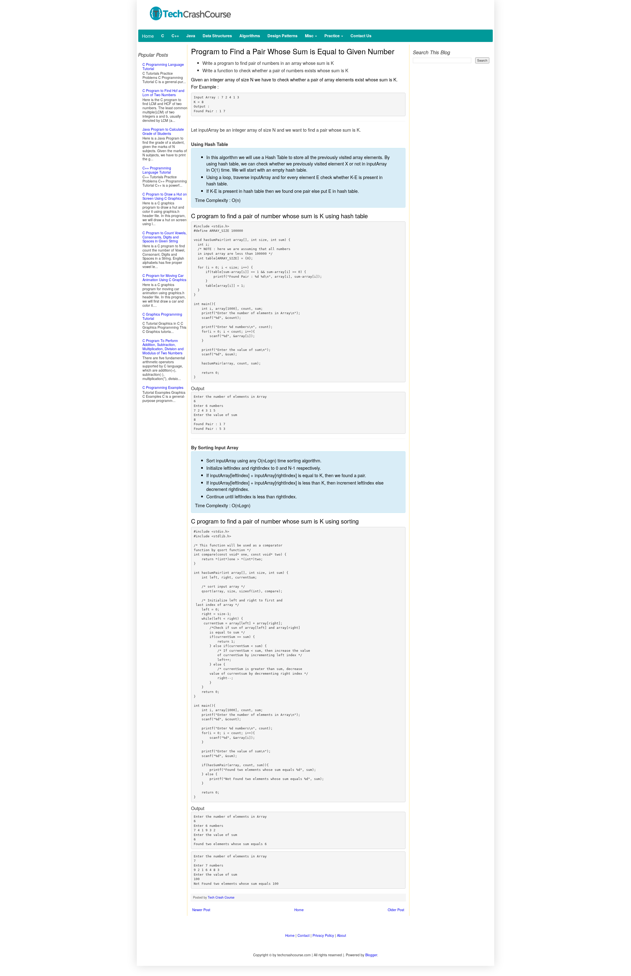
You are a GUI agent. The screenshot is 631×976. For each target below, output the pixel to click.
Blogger (371, 954)
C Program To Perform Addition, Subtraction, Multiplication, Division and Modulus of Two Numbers (163, 346)
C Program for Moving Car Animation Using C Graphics (164, 277)
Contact (304, 935)
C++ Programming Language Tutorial (156, 170)
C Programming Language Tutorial (163, 66)
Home (148, 36)
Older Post (396, 909)
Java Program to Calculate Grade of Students (163, 131)
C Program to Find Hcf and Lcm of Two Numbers (163, 92)
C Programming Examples (162, 387)
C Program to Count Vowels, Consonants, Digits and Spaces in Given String (164, 237)
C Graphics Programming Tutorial (162, 316)
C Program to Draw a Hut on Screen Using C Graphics (164, 196)
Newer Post (201, 909)
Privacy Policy (323, 935)
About (341, 935)
